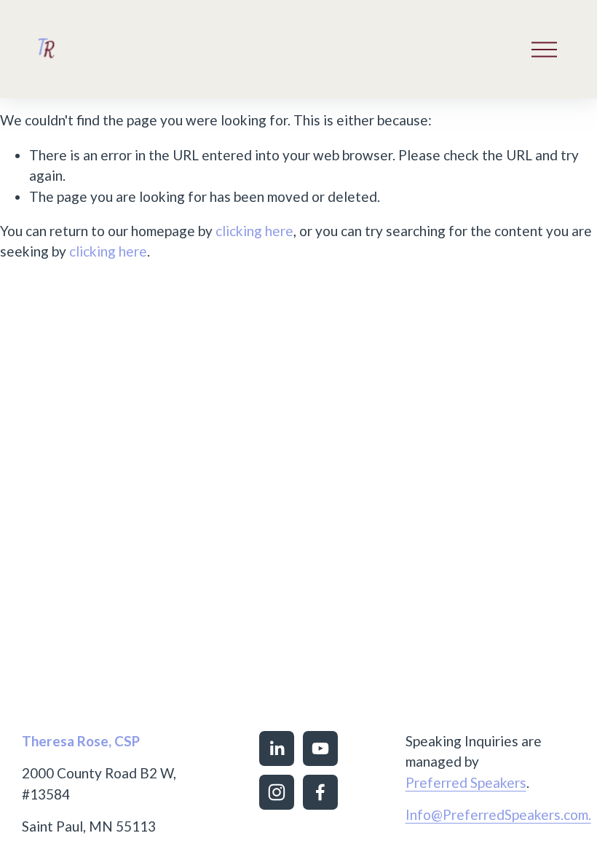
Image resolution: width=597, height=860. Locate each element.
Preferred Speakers (466, 782)
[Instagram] (276, 792)
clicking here (254, 230)
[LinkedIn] (276, 748)
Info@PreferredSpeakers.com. (498, 814)
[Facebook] (320, 792)
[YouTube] (320, 748)
